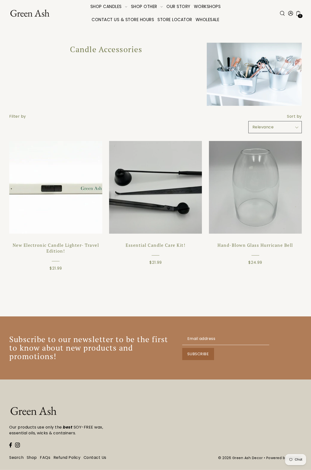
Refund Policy (67, 457)
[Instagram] (17, 445)
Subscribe (198, 354)
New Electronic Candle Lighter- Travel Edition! (56, 248)
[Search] (282, 13)
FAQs (45, 457)
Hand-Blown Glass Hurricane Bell (255, 245)
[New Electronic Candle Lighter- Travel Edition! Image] (55, 187)
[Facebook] (10, 445)
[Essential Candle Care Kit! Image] (155, 187)
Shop (32, 457)
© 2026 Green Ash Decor (240, 458)
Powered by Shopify (284, 458)
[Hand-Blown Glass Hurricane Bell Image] (255, 187)
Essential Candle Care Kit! (155, 245)
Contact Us (95, 457)
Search (16, 457)
